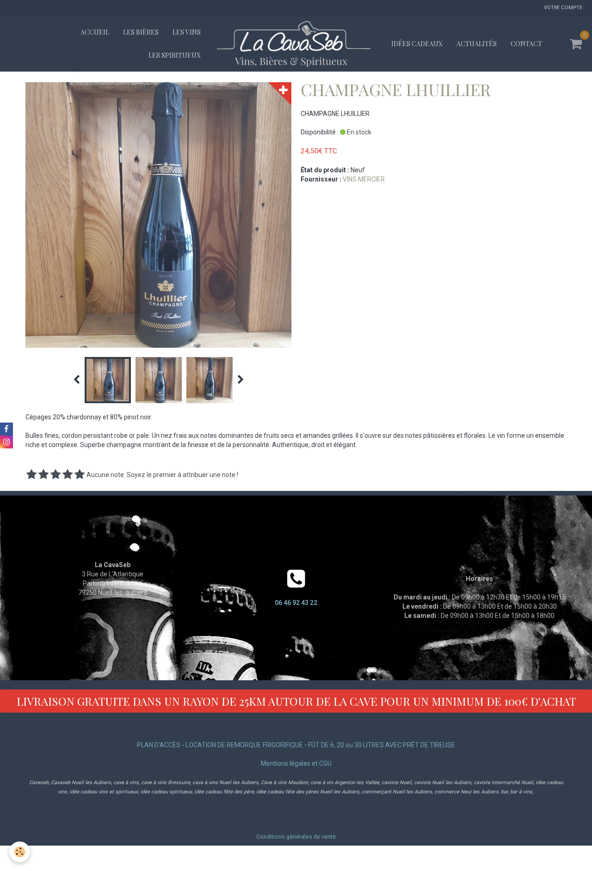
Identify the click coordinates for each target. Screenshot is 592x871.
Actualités (476, 43)
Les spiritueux (174, 55)
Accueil (94, 32)
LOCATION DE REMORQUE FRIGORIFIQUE (244, 745)
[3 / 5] (55, 475)
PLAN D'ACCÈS (158, 745)
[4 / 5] (67, 475)
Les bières (141, 32)
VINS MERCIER (364, 179)
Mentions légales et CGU (296, 763)
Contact (526, 43)
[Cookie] (19, 851)
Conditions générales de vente (296, 836)
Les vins (187, 32)
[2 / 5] (43, 475)
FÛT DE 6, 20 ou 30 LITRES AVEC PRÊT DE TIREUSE (381, 745)
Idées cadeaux (417, 43)
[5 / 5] (79, 475)
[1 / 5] (31, 475)
